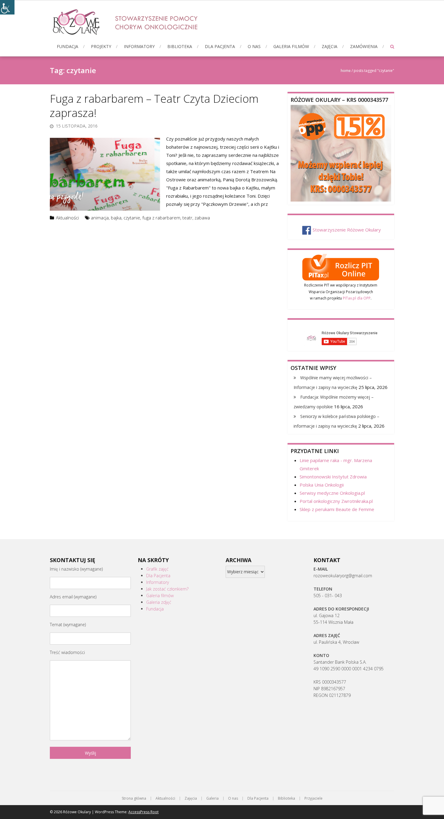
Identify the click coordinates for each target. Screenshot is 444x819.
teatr (187, 218)
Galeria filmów (291, 46)
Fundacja (67, 46)
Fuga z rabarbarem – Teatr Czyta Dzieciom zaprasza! (154, 105)
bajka (116, 218)
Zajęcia (329, 46)
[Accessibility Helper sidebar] (7, 7)
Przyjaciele (313, 798)
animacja (100, 218)
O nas (254, 46)
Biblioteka (179, 46)
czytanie (132, 218)
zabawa (202, 218)
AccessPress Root (143, 811)
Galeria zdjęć (158, 602)
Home (346, 70)
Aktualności (67, 218)
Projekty (101, 46)
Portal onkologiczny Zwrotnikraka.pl (336, 501)
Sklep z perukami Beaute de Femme (337, 509)
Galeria (212, 798)
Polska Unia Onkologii (322, 485)
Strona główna (134, 798)
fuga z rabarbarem (161, 218)
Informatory (139, 46)
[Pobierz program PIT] (340, 266)
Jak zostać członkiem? (167, 589)
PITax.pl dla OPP (357, 298)
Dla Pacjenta (220, 46)
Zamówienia (364, 46)
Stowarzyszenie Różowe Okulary (347, 230)
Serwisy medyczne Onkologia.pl (332, 493)
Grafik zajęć (157, 569)
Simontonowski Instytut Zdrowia (333, 477)
